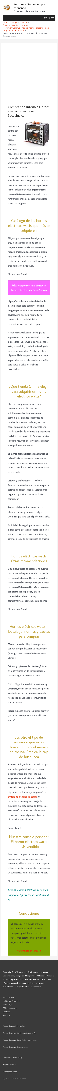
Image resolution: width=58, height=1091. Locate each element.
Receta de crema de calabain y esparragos (19, 1040)
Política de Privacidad (11, 1001)
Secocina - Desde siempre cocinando (29, 6)
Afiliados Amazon (10, 1008)
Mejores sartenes (9, 1064)
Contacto (6, 1011)
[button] (47, 18)
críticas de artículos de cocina (22, 796)
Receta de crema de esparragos (15, 1047)
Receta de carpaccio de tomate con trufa (19, 1033)
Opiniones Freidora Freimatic (14, 1078)
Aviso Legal (7, 1004)
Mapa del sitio (8, 997)
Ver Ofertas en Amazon (29, 950)
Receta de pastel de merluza (14, 1026)
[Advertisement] (29, 73)
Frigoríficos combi (10, 1071)
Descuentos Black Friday (12, 1057)
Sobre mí (6, 1015)
